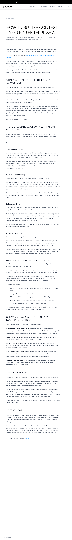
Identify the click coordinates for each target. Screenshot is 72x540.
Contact (60, 6)
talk (12, 435)
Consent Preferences (6, 537)
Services (31, 6)
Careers (52, 6)
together (27, 438)
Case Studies (43, 6)
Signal (67, 6)
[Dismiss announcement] (69, 2)
